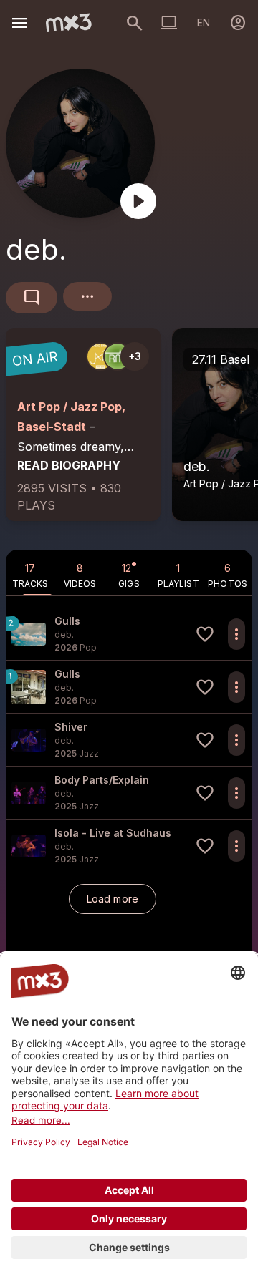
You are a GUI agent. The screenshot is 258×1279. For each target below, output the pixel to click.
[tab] (30, 572)
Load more (112, 899)
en (203, 22)
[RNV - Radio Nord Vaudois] (117, 356)
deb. (196, 466)
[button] (129, 634)
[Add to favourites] (205, 634)
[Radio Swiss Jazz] (100, 356)
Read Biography (68, 465)
